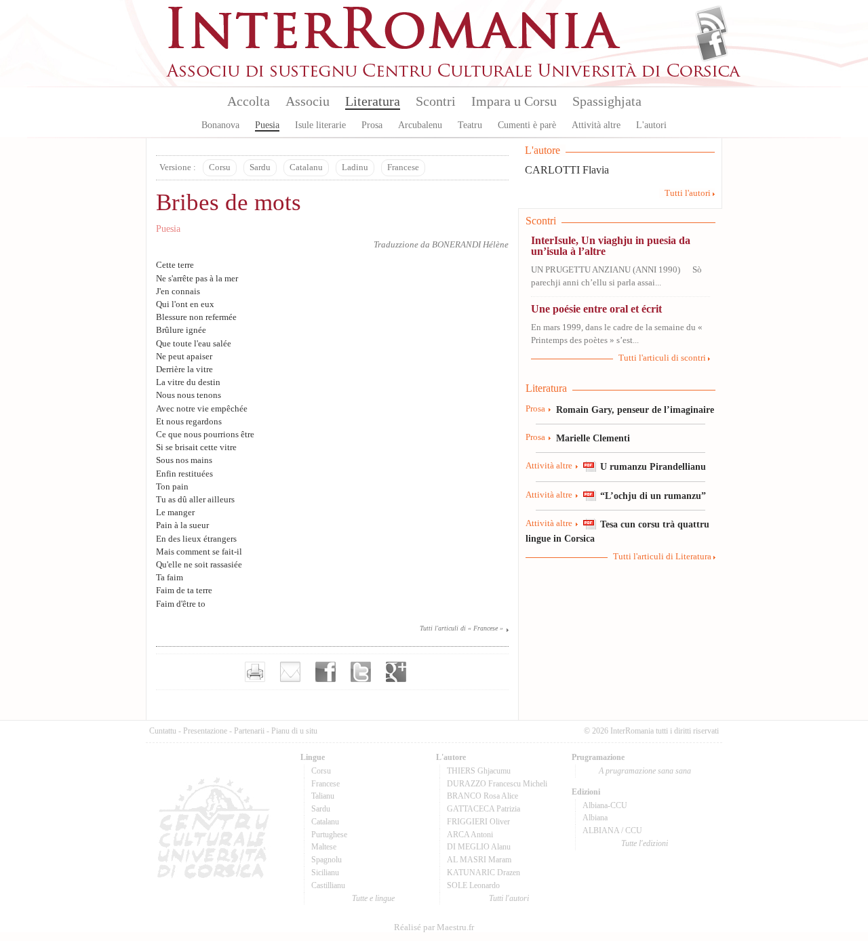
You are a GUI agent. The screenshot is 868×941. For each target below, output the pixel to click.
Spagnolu (326, 859)
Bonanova (220, 125)
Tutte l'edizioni (644, 843)
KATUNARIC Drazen (483, 872)
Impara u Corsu (514, 101)
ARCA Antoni (470, 834)
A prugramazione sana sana (645, 771)
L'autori (651, 125)
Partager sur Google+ (396, 672)
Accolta (248, 101)
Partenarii (249, 731)
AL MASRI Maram (479, 859)
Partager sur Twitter (361, 672)
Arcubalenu (420, 125)
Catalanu (306, 167)
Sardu (260, 167)
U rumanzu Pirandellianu (653, 466)
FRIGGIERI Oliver (478, 821)
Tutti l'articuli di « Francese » (461, 628)
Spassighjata (607, 101)
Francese (403, 167)
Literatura (372, 101)
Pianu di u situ (294, 731)
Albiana (595, 817)
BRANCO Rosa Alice (482, 796)
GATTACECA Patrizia (483, 809)
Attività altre (596, 125)
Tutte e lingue (373, 898)
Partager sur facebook (325, 672)
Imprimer (255, 672)
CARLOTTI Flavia (567, 170)
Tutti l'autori (688, 193)
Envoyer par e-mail (290, 672)
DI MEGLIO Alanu (479, 847)
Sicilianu (325, 872)
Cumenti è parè (527, 125)
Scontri (436, 101)
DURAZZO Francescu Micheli (497, 783)
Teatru (470, 125)
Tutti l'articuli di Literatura (662, 556)
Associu (307, 101)
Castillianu (328, 885)
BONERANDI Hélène (470, 244)
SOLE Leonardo (473, 885)
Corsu (220, 167)
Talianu (322, 796)
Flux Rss (711, 22)
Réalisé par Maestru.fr (434, 927)
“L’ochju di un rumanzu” (653, 495)
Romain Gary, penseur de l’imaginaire (635, 409)
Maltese (323, 847)
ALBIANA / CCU (612, 830)
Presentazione (205, 731)
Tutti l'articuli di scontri (662, 358)
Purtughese (329, 834)
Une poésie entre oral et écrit (596, 309)
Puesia (267, 125)
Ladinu (355, 167)
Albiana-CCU (605, 805)
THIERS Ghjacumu (479, 771)
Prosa (371, 125)
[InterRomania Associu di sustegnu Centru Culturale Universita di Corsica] (454, 74)
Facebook (711, 44)
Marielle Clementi (593, 438)
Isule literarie (320, 125)
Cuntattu (162, 731)
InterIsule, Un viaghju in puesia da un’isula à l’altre (610, 246)
